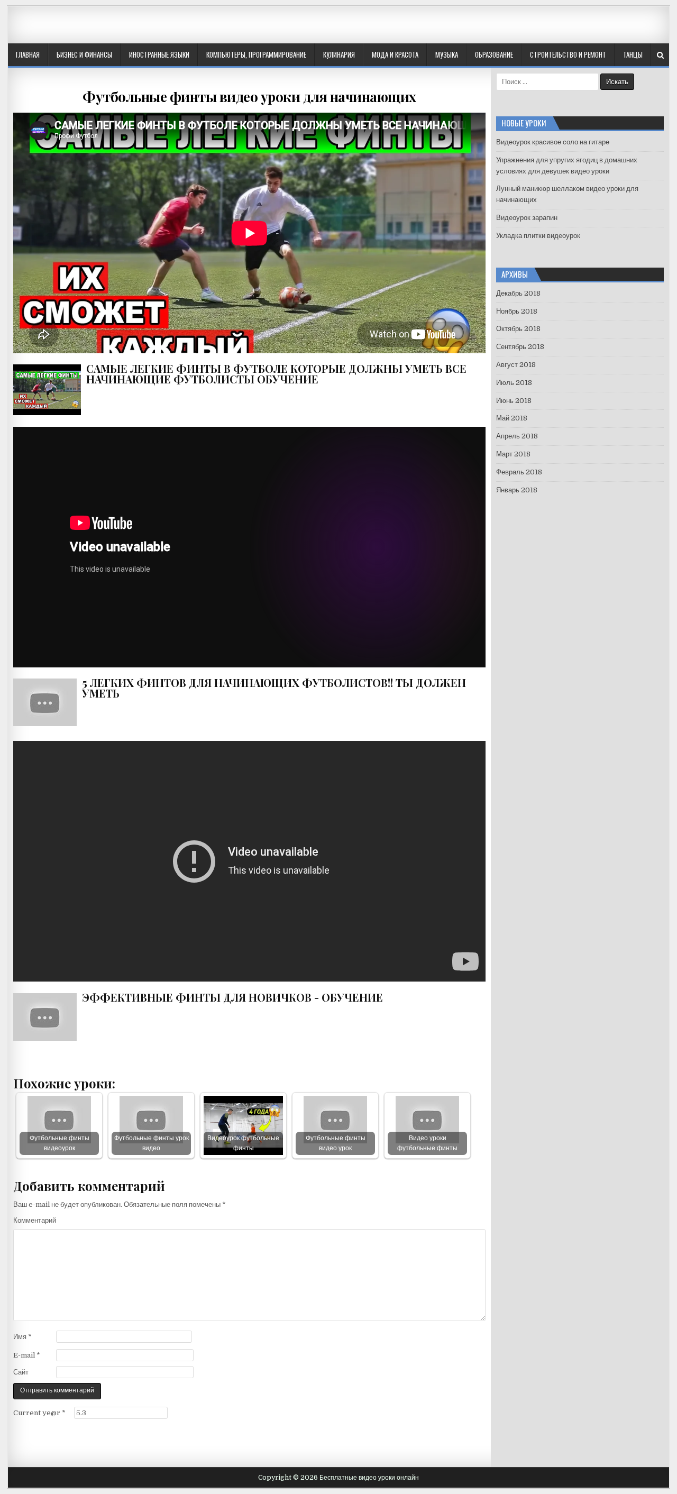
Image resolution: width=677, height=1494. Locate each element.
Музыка (446, 54)
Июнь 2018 (514, 401)
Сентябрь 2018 (520, 347)
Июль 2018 (514, 383)
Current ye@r (39, 1413)
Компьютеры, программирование (256, 54)
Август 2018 (516, 365)
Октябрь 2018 (518, 329)
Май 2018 (511, 418)
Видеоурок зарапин (526, 218)
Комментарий (34, 1220)
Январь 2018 (516, 490)
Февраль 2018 (519, 472)
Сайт (21, 1372)
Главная (28, 54)
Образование (494, 54)
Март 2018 (513, 454)
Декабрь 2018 (518, 293)
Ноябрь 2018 (516, 311)
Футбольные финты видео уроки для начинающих (249, 96)
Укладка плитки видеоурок (538, 236)
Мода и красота (395, 54)
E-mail (26, 1355)
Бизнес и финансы (84, 54)
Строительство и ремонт (568, 54)
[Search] (660, 55)
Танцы (633, 54)
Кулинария (339, 54)
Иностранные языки (159, 54)
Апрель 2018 (517, 436)
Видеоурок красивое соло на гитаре (552, 142)
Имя (22, 1337)
